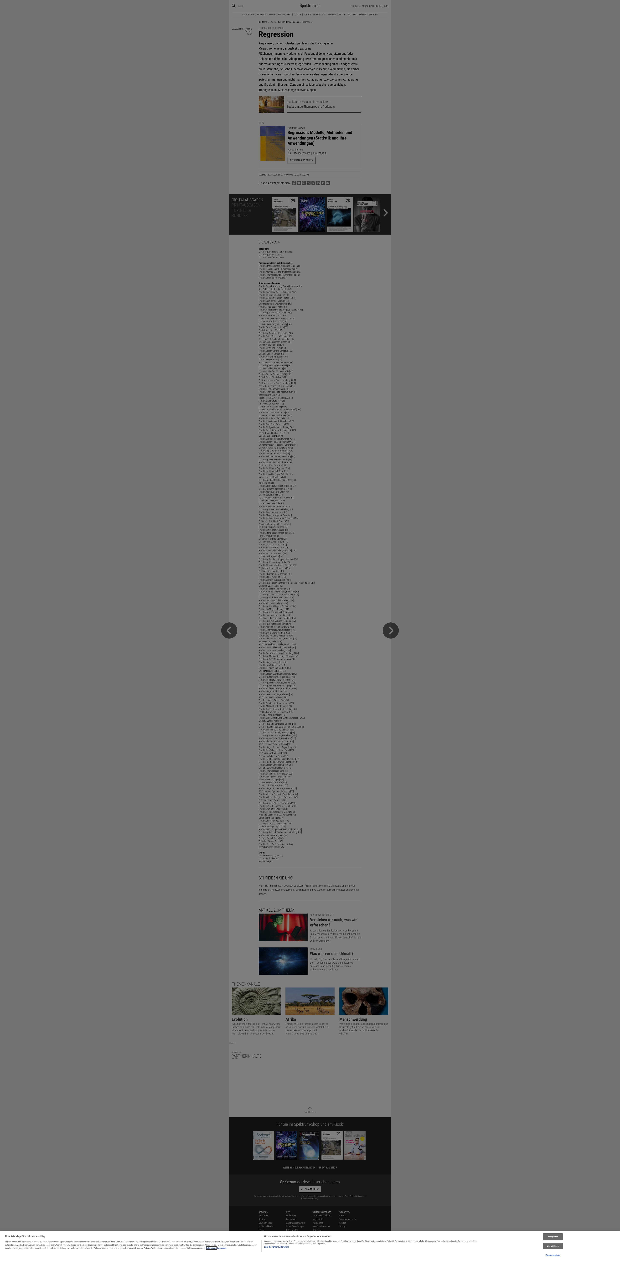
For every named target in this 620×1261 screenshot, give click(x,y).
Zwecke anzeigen (553, 1255)
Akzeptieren (553, 1236)
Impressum (222, 1248)
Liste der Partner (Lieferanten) (276, 1247)
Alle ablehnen (552, 1246)
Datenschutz (211, 1248)
